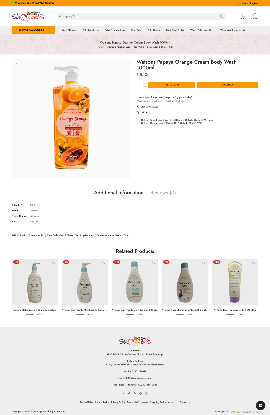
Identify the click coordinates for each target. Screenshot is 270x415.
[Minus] (145, 86)
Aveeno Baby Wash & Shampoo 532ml (35, 310)
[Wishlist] (15, 63)
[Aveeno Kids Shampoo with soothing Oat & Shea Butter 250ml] (185, 282)
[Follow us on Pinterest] (134, 393)
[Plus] (145, 83)
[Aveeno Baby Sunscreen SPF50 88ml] (235, 282)
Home (101, 46)
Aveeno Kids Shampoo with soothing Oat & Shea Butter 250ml (185, 310)
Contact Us (185, 402)
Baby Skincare (69, 30)
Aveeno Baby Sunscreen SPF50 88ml (235, 310)
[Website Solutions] (244, 411)
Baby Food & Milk (175, 30)
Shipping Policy (158, 402)
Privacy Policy (118, 402)
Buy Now (227, 84)
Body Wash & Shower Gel (160, 46)
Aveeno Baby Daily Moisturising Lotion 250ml (85, 310)
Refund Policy (102, 402)
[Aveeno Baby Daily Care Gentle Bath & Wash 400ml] (135, 282)
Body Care (138, 46)
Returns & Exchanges (137, 402)
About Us (172, 402)
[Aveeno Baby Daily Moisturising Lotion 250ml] (85, 282)
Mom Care (136, 30)
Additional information (118, 192)
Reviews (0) (163, 192)
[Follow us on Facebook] (129, 393)
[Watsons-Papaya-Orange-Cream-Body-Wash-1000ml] (71, 118)
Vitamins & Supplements (232, 30)
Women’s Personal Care (202, 30)
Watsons (99, 235)
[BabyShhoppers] (135, 340)
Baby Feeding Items (115, 30)
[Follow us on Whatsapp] (146, 393)
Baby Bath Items (91, 30)
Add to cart (171, 84)
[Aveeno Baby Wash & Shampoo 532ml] (35, 282)
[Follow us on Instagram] (140, 393)
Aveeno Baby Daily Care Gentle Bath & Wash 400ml (135, 310)
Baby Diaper (154, 30)
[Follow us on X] (123, 393)
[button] (260, 405)
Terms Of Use (86, 402)
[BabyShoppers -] (28, 16)
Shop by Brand (87, 235)
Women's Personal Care (118, 46)
